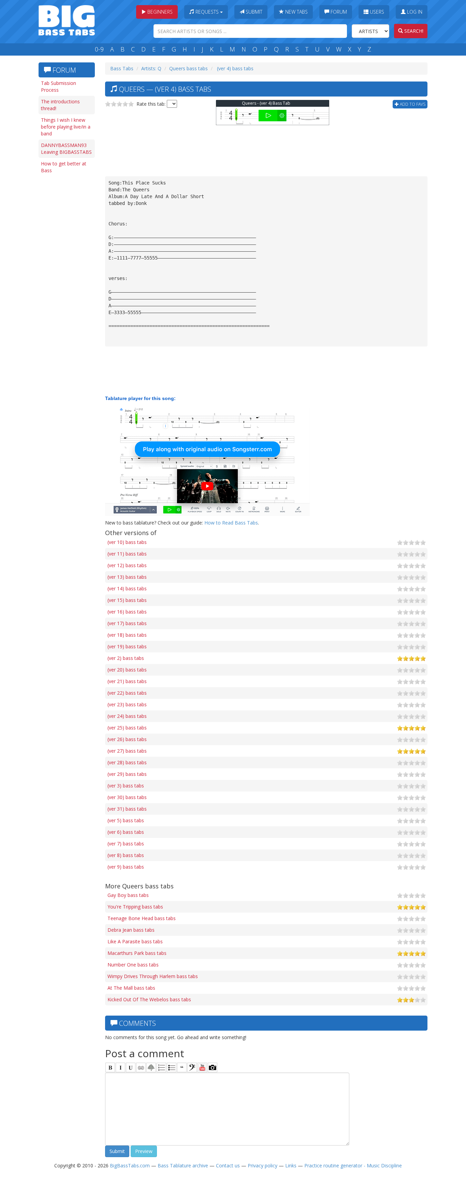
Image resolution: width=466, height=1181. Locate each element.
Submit (253, 12)
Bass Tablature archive (183, 1165)
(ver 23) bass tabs (127, 704)
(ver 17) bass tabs (127, 623)
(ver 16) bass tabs (127, 611)
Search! (413, 31)
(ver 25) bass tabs (127, 727)
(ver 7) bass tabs (125, 843)
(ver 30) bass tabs (127, 797)
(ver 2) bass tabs (125, 658)
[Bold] (110, 1067)
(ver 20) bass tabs (127, 669)
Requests (207, 12)
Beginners (159, 12)
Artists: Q (151, 68)
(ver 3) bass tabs (125, 785)
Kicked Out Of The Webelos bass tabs (149, 999)
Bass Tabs (121, 68)
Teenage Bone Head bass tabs (141, 918)
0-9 (99, 49)
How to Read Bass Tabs (231, 522)
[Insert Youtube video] (202, 1067)
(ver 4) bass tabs (234, 68)
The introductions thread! (60, 105)
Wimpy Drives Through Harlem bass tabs (152, 976)
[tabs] (192, 1067)
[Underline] (130, 1067)
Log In (414, 12)
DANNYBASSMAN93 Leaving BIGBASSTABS (66, 148)
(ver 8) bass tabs (125, 855)
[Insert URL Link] (141, 1067)
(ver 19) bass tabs (127, 646)
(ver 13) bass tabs (127, 577)
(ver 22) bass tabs (127, 693)
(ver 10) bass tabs (127, 542)
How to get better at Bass (63, 167)
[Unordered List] (171, 1067)
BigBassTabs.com (130, 1165)
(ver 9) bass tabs (125, 866)
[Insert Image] (151, 1067)
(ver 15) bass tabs (127, 600)
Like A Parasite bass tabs (135, 941)
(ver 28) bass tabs (127, 762)
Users (376, 12)
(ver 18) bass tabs (127, 635)
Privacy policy (262, 1165)
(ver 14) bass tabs (127, 588)
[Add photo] (212, 1067)
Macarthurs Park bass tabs (136, 953)
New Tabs (296, 12)
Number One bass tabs (133, 964)
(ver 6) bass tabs (125, 832)
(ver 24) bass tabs (127, 716)
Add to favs (412, 104)
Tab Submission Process (58, 86)
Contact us (228, 1165)
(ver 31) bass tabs (127, 809)
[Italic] (120, 1067)
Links (290, 1165)
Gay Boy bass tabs (128, 895)
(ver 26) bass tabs (127, 739)
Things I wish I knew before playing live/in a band (65, 127)
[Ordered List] (161, 1067)
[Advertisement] (66, 282)
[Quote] (182, 1067)
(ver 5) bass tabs (125, 820)
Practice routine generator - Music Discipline (353, 1165)
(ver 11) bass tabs (127, 553)
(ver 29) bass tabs (127, 774)
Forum (338, 12)
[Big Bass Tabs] (67, 19)
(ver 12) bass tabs (127, 565)
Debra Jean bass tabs (131, 930)
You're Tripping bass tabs (135, 906)
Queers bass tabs (188, 68)
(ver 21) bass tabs (127, 681)
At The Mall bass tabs (131, 988)
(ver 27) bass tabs (127, 751)
